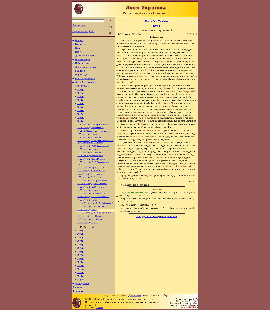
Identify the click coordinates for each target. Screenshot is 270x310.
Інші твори (80, 71)
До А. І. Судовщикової (92, 180)
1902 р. (80, 237)
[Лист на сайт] (110, 27)
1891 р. (80, 93)
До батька (87, 134)
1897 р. (80, 114)
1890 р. (80, 89)
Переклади (81, 74)
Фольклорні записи (85, 78)
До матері (87, 200)
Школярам (77, 291)
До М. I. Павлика (90, 137)
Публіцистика (82, 63)
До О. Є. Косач (89, 177)
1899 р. (80, 121)
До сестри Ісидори (91, 193)
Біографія (80, 44)
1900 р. (80, 230)
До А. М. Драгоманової (93, 146)
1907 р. (80, 255)
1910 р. (80, 265)
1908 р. (80, 258)
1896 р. (80, 110)
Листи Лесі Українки (85, 82)
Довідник (77, 287)
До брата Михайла (91, 159)
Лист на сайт (79, 25)
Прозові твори (82, 59)
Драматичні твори (84, 55)
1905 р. (80, 248)
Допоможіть (134, 295)
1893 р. (80, 100)
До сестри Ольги (90, 128)
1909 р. (80, 262)
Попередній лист (144, 216)
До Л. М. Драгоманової (92, 124)
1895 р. (80, 107)
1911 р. (80, 269)
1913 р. (80, 276)
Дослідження (82, 283)
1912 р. (80, 272)
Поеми (78, 52)
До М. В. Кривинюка (91, 171)
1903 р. (80, 241)
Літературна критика (86, 67)
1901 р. (80, 234)
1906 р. (80, 251)
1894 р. (80, 103)
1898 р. (80, 118)
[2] (93, 227)
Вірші (78, 48)
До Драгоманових (90, 167)
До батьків (87, 222)
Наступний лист (169, 216)
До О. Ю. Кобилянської (93, 197)
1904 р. (80, 244)
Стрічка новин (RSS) (83, 31)
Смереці (99, 308)
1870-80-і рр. (83, 86)
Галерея (79, 279)
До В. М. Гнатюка (90, 187)
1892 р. (80, 96)
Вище (157, 216)
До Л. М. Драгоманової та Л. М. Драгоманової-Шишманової (95, 142)
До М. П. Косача (89, 174)
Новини (79, 40)
